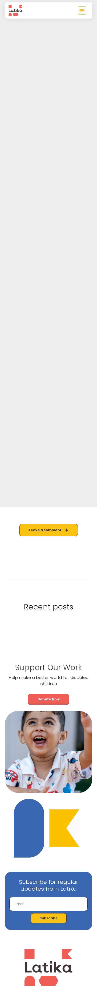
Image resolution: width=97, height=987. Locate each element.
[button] (82, 10)
